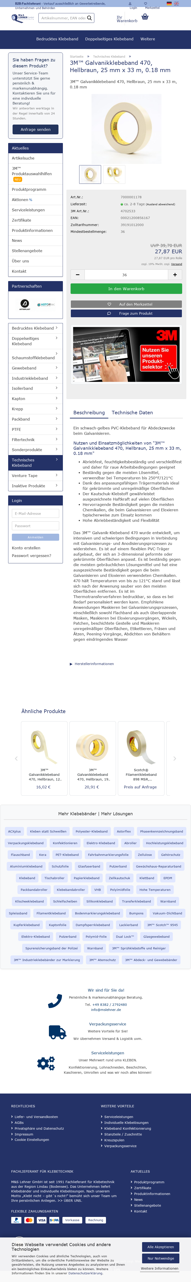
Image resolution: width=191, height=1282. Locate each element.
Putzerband (118, 866)
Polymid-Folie (96, 936)
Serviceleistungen (28, 210)
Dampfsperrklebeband (93, 925)
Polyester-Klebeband (92, 831)
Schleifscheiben (65, 901)
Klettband (147, 878)
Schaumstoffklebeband (33, 358)
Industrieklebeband (30, 378)
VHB (97, 890)
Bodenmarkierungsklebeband (97, 913)
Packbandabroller (34, 890)
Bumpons (136, 913)
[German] (169, 3)
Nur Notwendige (161, 1258)
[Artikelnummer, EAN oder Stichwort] (89, 18)
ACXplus (14, 831)
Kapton (18, 399)
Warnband (168, 901)
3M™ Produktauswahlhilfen (32, 173)
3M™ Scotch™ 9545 (162, 925)
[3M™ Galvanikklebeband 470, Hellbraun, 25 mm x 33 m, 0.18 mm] (126, 128)
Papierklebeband (86, 878)
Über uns (20, 261)
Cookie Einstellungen (32, 1140)
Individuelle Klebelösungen (126, 1123)
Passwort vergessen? (31, 556)
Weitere (147, 39)
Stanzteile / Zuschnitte (123, 1134)
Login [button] (133, 6)
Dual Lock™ (125, 936)
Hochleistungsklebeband (164, 843)
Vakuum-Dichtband (167, 913)
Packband (21, 419)
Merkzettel (152, 6)
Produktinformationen (32, 230)
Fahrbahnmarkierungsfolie (108, 855)
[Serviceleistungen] (46, 1064)
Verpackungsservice (107, 1024)
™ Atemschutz (105, 960)
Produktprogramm (29, 189)
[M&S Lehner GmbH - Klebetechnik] (23, 17)
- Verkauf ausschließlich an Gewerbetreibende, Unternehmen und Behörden (60, 4)
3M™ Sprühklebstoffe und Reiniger (139, 948)
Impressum (24, 1134)
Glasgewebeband (156, 936)
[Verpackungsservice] (57, 1032)
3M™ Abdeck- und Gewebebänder (151, 960)
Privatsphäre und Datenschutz (39, 1128)
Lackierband (128, 925)
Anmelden (36, 537)
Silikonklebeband (99, 901)
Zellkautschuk (119, 878)
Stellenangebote (27, 251)
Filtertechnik (23, 440)
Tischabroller (54, 878)
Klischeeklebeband (29, 901)
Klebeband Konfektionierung (127, 1128)
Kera (42, 855)
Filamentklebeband (51, 913)
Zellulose (145, 855)
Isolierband (22, 388)
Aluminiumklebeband (26, 866)
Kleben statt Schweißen (48, 831)
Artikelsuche (23, 158)
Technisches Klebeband (23, 462)
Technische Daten (132, 412)
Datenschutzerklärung (85, 1273)
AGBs (19, 1123)
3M (91, 960)
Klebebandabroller (71, 890)
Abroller (130, 843)
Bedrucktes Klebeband (57, 39)
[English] (176, 3)
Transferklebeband (136, 901)
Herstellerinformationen (94, 664)
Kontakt (19, 271)
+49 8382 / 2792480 (109, 1005)
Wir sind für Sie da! (106, 990)
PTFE (16, 429)
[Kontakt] (55, 1001)
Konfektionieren (65, 843)
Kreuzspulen (114, 1140)
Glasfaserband (89, 866)
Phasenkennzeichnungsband (161, 831)
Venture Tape (25, 476)
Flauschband (20, 855)
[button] (78, 274)
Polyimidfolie (120, 890)
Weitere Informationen (159, 1268)
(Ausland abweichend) (160, 204)
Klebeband (27, 878)
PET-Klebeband (67, 855)
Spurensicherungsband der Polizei (51, 948)
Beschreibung (89, 412)
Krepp (17, 409)
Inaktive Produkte (28, 486)
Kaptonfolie (57, 925)
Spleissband (18, 913)
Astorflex (124, 831)
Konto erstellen (26, 548)
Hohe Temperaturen (155, 890)
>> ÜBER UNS (69, 1200)
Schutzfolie (60, 866)
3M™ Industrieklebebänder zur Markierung (47, 960)
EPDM (168, 878)
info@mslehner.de (106, 1010)
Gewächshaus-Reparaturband (158, 866)
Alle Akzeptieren (160, 1247)
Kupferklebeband (27, 925)
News (17, 240)
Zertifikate (21, 220)
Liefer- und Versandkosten (36, 1117)
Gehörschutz (170, 855)
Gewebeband (24, 368)
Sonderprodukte (27, 450)
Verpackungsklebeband (26, 843)
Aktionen (22, 200)
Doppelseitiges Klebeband (109, 39)
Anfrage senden (36, 129)
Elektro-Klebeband (101, 843)
